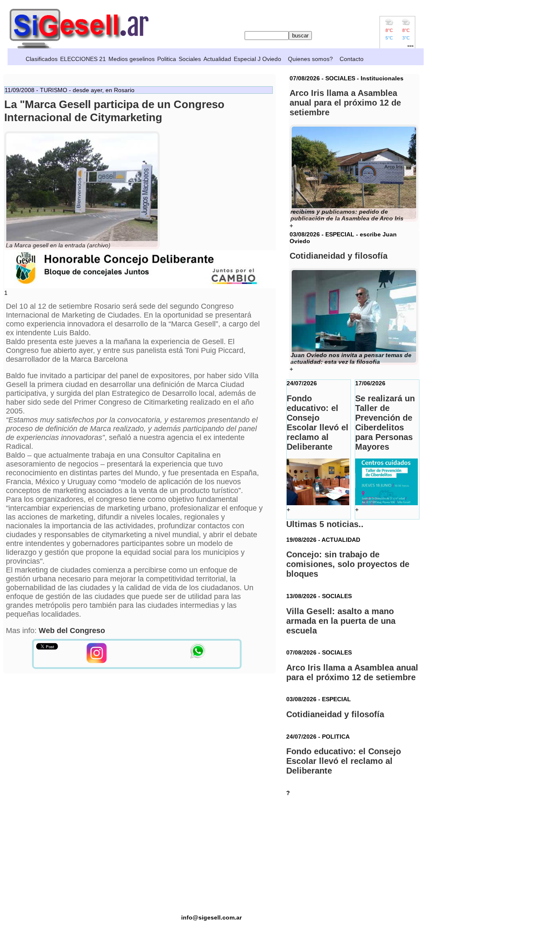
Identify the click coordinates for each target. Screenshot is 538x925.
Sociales (190, 59)
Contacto (352, 59)
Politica (166, 59)
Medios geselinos (131, 59)
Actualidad (217, 59)
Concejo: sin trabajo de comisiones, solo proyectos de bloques (347, 564)
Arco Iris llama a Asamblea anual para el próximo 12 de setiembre (352, 672)
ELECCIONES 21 (83, 59)
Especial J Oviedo (257, 59)
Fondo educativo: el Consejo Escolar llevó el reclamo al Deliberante (343, 761)
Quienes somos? (310, 59)
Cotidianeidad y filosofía (335, 714)
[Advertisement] (211, 855)
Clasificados (42, 59)
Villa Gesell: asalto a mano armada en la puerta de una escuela (341, 621)
